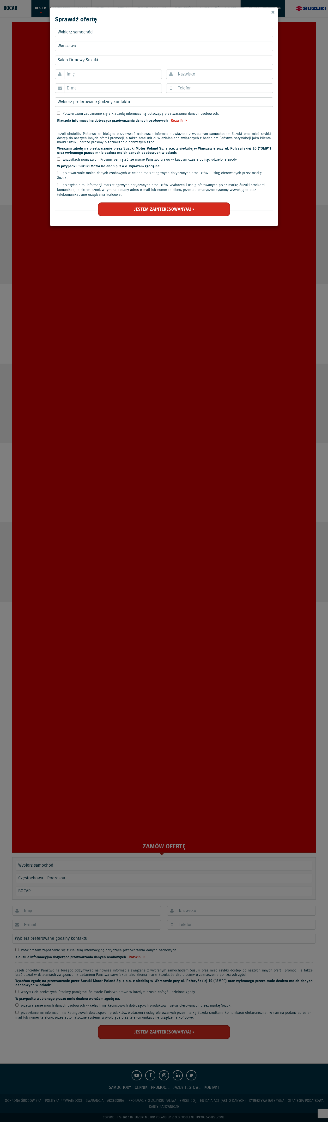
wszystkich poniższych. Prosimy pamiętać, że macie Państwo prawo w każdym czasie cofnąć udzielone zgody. (150, 159)
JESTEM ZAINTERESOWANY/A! (162, 209)
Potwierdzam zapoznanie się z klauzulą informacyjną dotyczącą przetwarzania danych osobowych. (141, 113)
